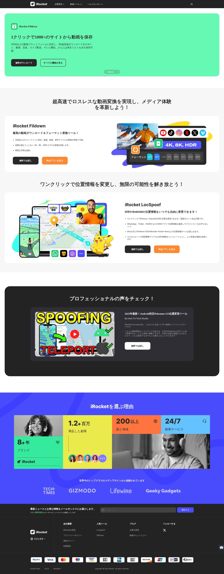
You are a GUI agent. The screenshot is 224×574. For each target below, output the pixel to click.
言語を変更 (39, 539)
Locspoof (101, 530)
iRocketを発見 (69, 530)
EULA (47, 569)
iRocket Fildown (29, 125)
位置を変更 (134, 530)
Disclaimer (57, 569)
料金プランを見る (54, 160)
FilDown (100, 535)
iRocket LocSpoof (143, 204)
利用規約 (67, 546)
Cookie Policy (35, 569)
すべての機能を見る (53, 63)
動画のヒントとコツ (138, 535)
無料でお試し (25, 160)
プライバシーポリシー (72, 535)
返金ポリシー (69, 541)
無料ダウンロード (24, 63)
